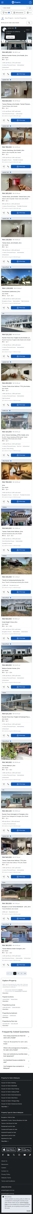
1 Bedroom (5, 1015)
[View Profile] (16, 79)
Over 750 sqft (14, 1023)
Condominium (18, 991)
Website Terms (6, 1178)
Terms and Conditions (8, 1181)
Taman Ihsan (14, 999)
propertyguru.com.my (7, 1190)
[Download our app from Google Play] (24, 1149)
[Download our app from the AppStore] (9, 1149)
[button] (2, 18)
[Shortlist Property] (29, 35)
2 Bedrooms (13, 1015)
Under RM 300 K (16, 1007)
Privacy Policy (5, 1174)
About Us (4, 1161)
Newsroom (4, 1164)
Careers (3, 1167)
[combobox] (15, 8)
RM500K (20, 989)
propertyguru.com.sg (7, 1193)
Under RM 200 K (6, 1007)
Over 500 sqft (5, 1023)
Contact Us (4, 1171)
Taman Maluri (5, 999)
